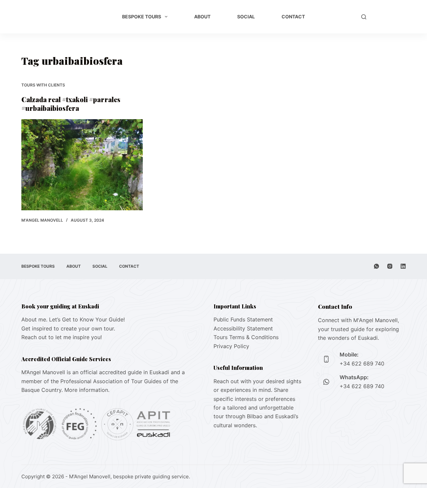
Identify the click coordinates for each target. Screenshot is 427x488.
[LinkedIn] (403, 266)
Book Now (389, 16)
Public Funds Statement (243, 319)
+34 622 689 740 (362, 363)
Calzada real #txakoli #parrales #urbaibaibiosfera (70, 103)
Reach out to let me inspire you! (61, 337)
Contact (293, 16)
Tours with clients (43, 84)
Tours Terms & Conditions (246, 337)
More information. (86, 390)
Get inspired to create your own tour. (68, 328)
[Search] (363, 16)
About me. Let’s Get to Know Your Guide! (73, 319)
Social (246, 16)
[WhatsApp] (376, 266)
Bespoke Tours (141, 16)
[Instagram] (389, 266)
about (202, 16)
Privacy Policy (231, 346)
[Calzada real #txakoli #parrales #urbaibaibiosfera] (82, 164)
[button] (344, 16)
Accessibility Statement (243, 328)
